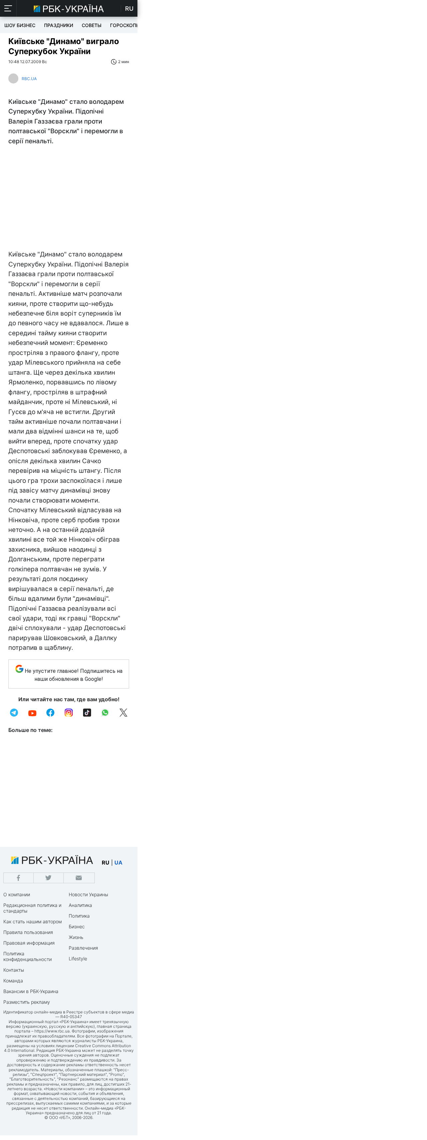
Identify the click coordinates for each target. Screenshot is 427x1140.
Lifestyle (78, 958)
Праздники (58, 25)
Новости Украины (88, 894)
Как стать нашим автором (32, 921)
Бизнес (77, 926)
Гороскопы (125, 25)
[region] (68, 199)
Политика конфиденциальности (27, 956)
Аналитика (80, 905)
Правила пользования (28, 932)
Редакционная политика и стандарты (32, 908)
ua (118, 862)
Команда (13, 980)
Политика (79, 916)
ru (105, 862)
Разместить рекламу (26, 1002)
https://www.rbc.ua (52, 1030)
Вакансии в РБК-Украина (30, 991)
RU (129, 8)
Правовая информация (29, 943)
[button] (8, 8)
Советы (91, 25)
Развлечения (83, 948)
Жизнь (76, 937)
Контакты (13, 970)
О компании (16, 894)
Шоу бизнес (19, 25)
